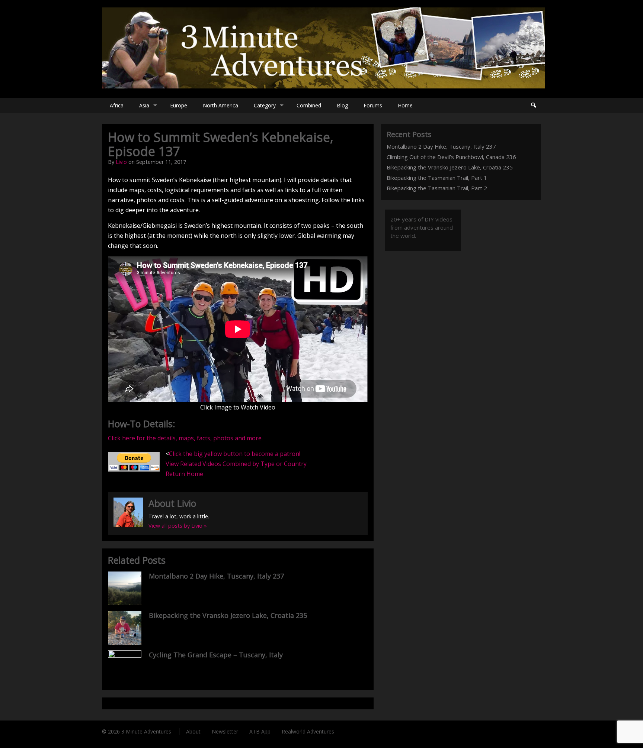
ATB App (260, 731)
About (193, 731)
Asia (144, 105)
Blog (342, 105)
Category (265, 105)
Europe (178, 105)
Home (405, 105)
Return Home (184, 474)
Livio (121, 161)
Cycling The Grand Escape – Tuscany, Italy (216, 654)
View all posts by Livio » (177, 525)
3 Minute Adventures (146, 731)
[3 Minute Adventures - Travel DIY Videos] (323, 86)
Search (533, 105)
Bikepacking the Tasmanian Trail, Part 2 (437, 188)
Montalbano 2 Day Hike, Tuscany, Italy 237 (216, 575)
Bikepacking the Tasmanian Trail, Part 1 (437, 177)
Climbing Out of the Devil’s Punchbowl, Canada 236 (451, 157)
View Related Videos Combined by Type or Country (236, 464)
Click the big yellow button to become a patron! (234, 454)
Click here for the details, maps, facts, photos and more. (185, 438)
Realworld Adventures (308, 731)
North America (220, 105)
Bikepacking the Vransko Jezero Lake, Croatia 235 (228, 615)
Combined (309, 105)
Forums (373, 105)
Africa (117, 105)
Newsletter (225, 731)
